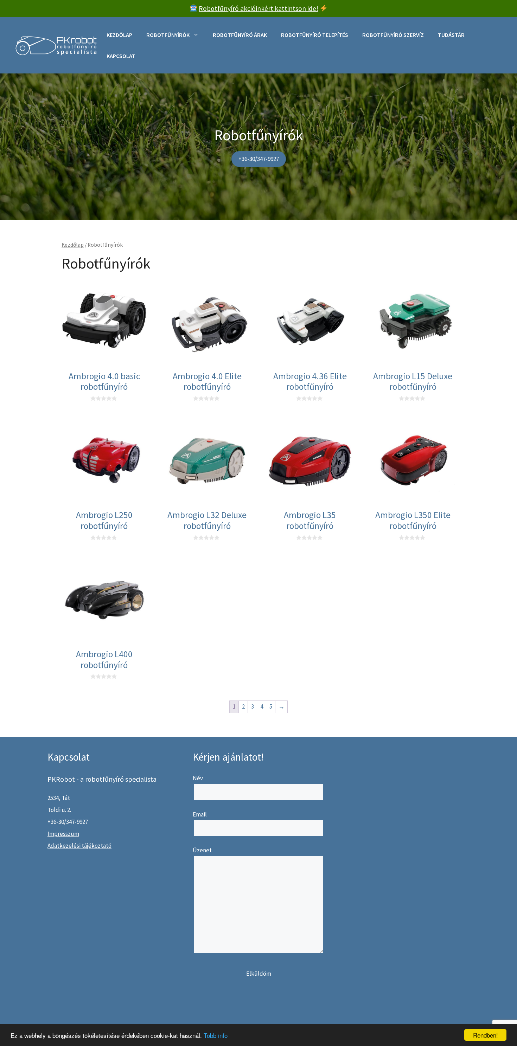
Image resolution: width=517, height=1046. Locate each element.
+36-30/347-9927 (258, 159)
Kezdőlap (119, 34)
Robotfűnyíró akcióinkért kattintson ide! (258, 8)
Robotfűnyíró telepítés (314, 34)
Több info (216, 1035)
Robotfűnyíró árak (240, 34)
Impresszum (63, 834)
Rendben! (485, 1035)
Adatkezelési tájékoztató (79, 846)
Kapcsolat (121, 55)
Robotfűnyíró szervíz (393, 34)
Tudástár (451, 34)
